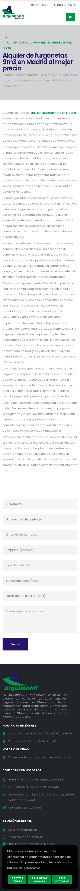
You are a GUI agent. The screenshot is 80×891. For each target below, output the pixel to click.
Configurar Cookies (39, 879)
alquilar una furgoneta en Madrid (53, 113)
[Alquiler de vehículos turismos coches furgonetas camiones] (24, 684)
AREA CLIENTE (66, 5)
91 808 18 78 (39, 5)
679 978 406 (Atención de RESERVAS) (33, 787)
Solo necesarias (62, 879)
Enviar (15, 644)
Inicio (6, 37)
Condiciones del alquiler (25, 837)
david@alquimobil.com (24, 808)
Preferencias (32, 868)
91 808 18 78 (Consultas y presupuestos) (35, 779)
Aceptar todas (17, 879)
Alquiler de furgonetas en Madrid (31, 844)
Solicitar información (22, 830)
